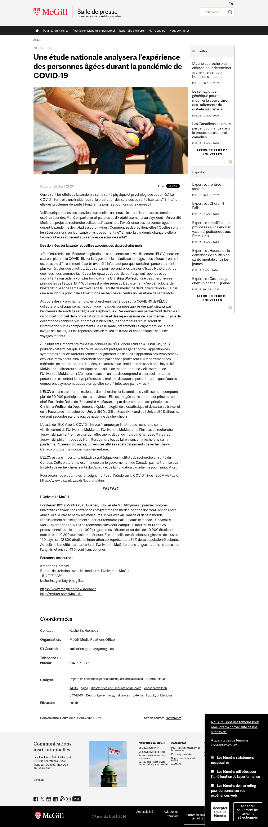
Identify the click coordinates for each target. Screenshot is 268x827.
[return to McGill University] (49, 816)
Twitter (43, 798)
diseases (124, 695)
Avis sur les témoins (171, 814)
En (230, 4)
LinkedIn (56, 798)
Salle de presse (97, 12)
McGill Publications (62, 798)
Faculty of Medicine (159, 695)
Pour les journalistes (55, 30)
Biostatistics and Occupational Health (116, 688)
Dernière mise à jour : (54, 718)
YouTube (49, 798)
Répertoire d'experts (131, 30)
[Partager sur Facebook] (159, 186)
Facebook (36, 798)
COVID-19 (76, 695)
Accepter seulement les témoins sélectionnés (248, 811)
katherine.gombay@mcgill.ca (62, 580)
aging (84, 688)
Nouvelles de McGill (152, 742)
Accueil (37, 30)
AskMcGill (176, 764)
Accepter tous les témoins (220, 811)
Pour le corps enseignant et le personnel (185, 749)
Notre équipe (157, 30)
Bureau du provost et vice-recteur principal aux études (153, 763)
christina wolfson (155, 688)
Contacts (39, 779)
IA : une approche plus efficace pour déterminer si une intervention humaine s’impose (211, 70)
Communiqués (156, 679)
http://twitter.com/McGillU (61, 594)
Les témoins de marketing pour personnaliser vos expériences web (233, 790)
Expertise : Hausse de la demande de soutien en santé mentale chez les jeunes (211, 257)
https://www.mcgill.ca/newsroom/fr (68, 589)
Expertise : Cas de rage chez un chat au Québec (211, 281)
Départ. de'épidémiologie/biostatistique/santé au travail (106, 679)
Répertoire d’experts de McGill (183, 759)
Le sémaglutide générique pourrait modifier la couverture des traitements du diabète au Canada (209, 100)
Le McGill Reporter (148, 748)
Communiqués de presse (152, 752)
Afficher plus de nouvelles (212, 152)
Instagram (69, 798)
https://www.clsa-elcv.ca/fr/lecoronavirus (72, 480)
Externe (138, 695)
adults (74, 688)
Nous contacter (179, 30)
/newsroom (173, 718)
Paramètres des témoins (197, 816)
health (74, 702)
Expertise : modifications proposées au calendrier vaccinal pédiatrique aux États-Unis (211, 229)
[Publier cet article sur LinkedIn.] (163, 186)
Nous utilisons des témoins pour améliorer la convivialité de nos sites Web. (235, 727)
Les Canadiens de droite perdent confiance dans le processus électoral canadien (211, 130)
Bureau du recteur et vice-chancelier (152, 756)
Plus (77, 798)
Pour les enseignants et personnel (93, 30)
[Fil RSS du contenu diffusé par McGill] (230, 161)
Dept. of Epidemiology (100, 695)
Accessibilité (144, 811)
